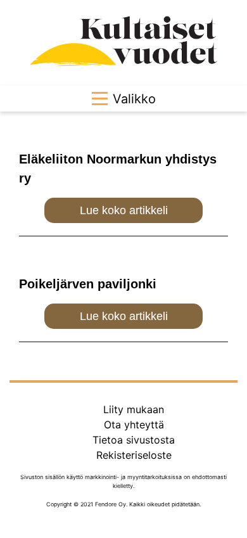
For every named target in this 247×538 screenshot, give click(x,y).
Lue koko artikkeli (124, 210)
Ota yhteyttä (134, 424)
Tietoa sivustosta (133, 439)
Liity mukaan (133, 409)
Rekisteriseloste (134, 455)
